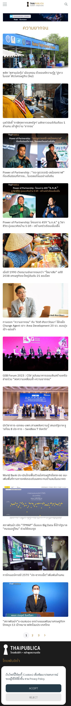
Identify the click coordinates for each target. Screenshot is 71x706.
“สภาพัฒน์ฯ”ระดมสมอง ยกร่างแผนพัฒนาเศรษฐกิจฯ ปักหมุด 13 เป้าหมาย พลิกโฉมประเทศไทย (34, 623)
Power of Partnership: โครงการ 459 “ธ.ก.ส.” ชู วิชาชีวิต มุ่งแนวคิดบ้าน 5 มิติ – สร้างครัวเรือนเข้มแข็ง (34, 224)
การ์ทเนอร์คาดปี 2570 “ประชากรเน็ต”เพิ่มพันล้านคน (33, 575)
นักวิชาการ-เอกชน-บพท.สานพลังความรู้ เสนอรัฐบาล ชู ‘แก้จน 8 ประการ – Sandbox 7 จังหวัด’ (34, 427)
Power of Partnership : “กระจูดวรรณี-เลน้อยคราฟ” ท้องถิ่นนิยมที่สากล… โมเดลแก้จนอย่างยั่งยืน (33, 174)
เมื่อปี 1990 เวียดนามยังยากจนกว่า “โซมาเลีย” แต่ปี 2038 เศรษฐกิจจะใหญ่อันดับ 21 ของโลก (33, 273)
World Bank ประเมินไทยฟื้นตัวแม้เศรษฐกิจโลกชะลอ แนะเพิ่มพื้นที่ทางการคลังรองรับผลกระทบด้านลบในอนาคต (35, 477)
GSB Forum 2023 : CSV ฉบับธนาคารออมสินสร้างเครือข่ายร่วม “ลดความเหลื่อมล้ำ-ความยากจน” (35, 377)
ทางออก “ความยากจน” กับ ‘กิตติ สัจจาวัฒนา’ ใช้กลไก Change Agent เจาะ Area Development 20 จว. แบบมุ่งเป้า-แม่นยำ (35, 325)
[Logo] (36, 4)
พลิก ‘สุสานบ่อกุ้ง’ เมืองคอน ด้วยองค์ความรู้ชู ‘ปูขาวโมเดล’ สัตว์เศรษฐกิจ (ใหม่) (33, 74)
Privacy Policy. (37, 678)
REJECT (33, 697)
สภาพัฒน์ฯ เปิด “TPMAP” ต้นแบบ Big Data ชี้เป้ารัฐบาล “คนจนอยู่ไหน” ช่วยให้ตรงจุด (35, 526)
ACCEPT (33, 688)
